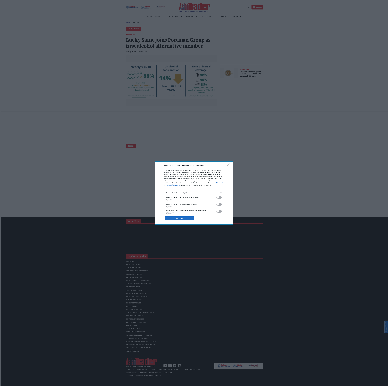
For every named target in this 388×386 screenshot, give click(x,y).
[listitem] (194, 193)
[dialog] (194, 193)
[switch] (219, 197)
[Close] (229, 165)
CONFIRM (179, 218)
